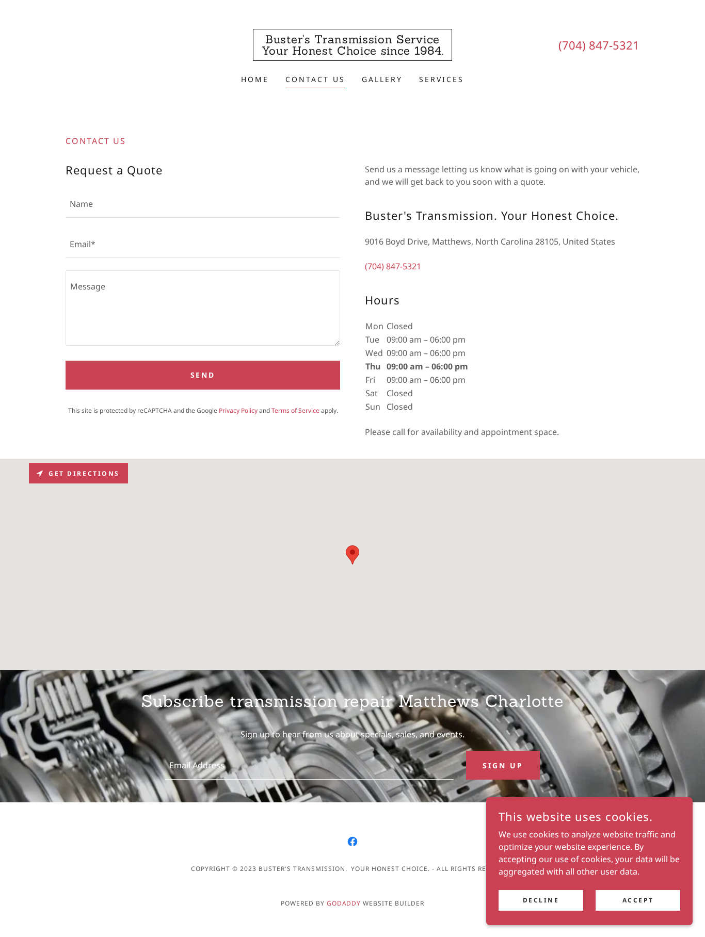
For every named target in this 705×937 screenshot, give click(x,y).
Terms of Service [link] (295, 410)
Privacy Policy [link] (238, 410)
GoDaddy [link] (344, 903)
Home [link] (255, 79)
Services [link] (441, 79)
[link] (352, 51)
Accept (637, 900)
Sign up (503, 765)
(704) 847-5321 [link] (598, 45)
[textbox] (203, 204)
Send (203, 375)
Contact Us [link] (315, 79)
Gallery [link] (382, 79)
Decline (541, 900)
